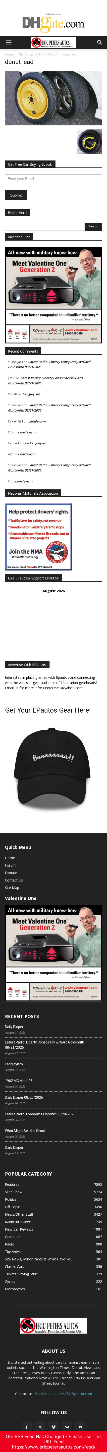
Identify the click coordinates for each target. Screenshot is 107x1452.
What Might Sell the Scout (25, 1131)
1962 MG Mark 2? (18, 1081)
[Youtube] (80, 1427)
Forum (10, 865)
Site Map (12, 887)
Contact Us (14, 880)
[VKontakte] (67, 1427)
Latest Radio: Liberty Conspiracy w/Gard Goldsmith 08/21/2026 (44, 1044)
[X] (40, 1427)
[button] (8, 42)
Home (9, 54)
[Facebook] (27, 1427)
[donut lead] (53, 124)
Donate (11, 872)
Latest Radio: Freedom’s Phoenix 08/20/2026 (40, 1114)
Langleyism (31, 394)
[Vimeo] (53, 1427)
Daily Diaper (14, 1027)
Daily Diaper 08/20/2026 (24, 1097)
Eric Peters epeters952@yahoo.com (63, 1393)
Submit (16, 195)
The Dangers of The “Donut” (37, 54)
